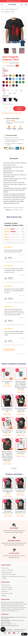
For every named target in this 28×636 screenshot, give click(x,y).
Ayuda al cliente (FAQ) (7, 593)
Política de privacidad (7, 572)
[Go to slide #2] (14, 50)
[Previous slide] (3, 30)
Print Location (5, 95)
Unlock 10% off (3, 629)
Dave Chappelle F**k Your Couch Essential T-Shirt (7, 410)
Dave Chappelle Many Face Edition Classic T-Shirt (8, 491)
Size (3, 88)
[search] (22, 4)
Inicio (2, 9)
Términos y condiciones (7, 570)
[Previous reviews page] (17, 353)
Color (3, 73)
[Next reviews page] (24, 353)
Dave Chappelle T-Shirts (7, 11)
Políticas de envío (6, 585)
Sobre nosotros (5, 568)
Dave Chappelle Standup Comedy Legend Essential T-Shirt (21, 410)
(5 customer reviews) (14, 62)
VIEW (7, 378)
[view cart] (26, 4)
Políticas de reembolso (7, 589)
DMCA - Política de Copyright (8, 574)
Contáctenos (5, 591)
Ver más (14, 468)
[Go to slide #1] (6, 50)
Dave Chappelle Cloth (11, 9)
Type (3, 68)
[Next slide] (24, 30)
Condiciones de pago (7, 587)
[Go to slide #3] (21, 50)
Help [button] (25, 634)
